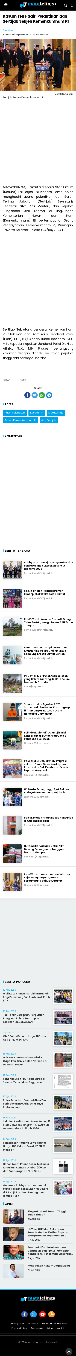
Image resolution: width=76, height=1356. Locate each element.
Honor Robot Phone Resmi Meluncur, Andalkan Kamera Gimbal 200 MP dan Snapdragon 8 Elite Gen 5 (26, 1167)
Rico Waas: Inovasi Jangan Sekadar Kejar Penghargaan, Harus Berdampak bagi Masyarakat (47, 877)
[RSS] (51, 1314)
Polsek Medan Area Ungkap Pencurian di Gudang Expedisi (48, 819)
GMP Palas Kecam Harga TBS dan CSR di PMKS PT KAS (24, 1037)
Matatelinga (55, 412)
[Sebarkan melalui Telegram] (49, 395)
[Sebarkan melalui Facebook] (27, 395)
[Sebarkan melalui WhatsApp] (42, 395)
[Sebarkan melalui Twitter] (34, 395)
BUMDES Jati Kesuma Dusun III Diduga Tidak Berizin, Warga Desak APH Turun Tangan (48, 622)
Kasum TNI (36, 412)
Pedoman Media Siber (55, 1323)
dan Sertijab (48, 420)
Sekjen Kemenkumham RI (20, 420)
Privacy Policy (19, 1328)
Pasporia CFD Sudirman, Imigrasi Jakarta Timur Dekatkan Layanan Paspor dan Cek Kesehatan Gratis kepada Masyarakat (46, 765)
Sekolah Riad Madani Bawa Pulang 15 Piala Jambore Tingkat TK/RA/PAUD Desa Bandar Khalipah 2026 (27, 1125)
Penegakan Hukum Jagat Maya (49, 1265)
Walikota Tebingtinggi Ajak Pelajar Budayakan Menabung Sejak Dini (46, 791)
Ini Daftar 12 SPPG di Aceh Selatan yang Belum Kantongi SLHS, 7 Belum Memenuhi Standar (47, 679)
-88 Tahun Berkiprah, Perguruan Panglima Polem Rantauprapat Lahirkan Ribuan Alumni (23, 1018)
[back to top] (68, 1351)
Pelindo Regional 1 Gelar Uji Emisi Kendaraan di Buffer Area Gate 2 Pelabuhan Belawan (45, 736)
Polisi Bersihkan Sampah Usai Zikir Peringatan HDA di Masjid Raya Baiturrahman (25, 1103)
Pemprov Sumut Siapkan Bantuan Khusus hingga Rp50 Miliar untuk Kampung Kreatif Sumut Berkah (46, 651)
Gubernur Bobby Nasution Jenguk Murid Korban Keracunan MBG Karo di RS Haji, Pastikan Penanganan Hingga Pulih (25, 1191)
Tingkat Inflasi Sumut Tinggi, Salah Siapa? (47, 1213)
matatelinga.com (35, 1342)
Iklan (50, 1328)
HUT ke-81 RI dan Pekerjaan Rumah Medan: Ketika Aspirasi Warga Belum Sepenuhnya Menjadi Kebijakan (48, 1234)
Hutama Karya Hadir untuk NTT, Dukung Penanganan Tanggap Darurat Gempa (44, 849)
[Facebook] (24, 1314)
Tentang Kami (16, 1323)
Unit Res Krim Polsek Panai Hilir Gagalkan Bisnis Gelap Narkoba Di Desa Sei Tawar (25, 1061)
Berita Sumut (31, 573)
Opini (9, 1203)
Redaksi (8, 30)
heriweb (53, 1342)
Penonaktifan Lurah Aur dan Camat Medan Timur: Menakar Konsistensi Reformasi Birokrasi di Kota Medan (49, 1252)
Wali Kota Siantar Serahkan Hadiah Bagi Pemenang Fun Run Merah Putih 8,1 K (26, 997)
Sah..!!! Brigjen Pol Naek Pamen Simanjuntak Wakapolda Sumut (44, 592)
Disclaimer (37, 1328)
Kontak (61, 1328)
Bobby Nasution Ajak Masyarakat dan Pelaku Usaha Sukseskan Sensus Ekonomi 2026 (48, 566)
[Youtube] (42, 1314)
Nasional (29, 774)
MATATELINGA (14, 187)
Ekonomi (29, 743)
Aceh (27, 686)
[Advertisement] (38, 144)
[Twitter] (33, 1314)
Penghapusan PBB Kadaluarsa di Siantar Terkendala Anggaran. (24, 1080)
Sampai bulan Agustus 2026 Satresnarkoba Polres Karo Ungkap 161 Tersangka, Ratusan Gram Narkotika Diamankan (47, 709)
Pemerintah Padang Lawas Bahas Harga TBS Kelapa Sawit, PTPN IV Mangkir (24, 1146)
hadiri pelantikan (15, 412)
